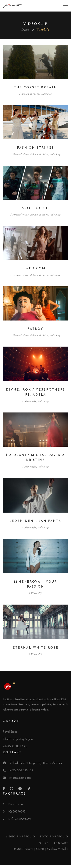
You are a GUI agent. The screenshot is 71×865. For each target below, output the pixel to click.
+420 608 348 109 (21, 770)
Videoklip (46, 93)
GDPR (40, 849)
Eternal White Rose (36, 647)
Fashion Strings (35, 147)
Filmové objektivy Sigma (18, 739)
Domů (26, 29)
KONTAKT (60, 843)
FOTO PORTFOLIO (54, 837)
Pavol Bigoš (10, 732)
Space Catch (35, 208)
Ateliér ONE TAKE (15, 746)
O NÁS (44, 843)
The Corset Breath (35, 87)
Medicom (35, 268)
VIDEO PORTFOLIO (20, 837)
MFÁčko (63, 849)
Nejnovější (30, 401)
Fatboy (35, 329)
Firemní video (20, 154)
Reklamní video (30, 93)
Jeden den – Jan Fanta (35, 521)
